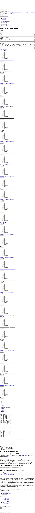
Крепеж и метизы (4, 18)
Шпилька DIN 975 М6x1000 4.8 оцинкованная (7, 129)
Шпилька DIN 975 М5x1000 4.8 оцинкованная (7, 106)
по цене (5, 50)
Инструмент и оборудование (6, 21)
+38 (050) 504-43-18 (3, 13)
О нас (3, 1)
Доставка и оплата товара (6, 492)
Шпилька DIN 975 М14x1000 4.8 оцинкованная (7, 385)
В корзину (2, 61)
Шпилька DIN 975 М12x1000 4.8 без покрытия (7, 292)
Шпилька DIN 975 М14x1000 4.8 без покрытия (7, 373)
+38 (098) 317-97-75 (13, 12)
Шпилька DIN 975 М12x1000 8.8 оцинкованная (7, 338)
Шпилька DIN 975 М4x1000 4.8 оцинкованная (7, 83)
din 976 (3, 405)
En (2, 4)
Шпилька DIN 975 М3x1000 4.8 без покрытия (7, 60)
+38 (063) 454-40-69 (18, 12)
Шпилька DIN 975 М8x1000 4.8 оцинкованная (7, 164)
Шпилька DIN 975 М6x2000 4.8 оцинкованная (7, 199)
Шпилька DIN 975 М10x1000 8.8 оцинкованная (7, 315)
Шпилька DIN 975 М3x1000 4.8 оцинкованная (7, 71)
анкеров (23, 455)
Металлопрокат (4, 20)
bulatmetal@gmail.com (7, 503)
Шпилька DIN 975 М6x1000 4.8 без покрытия (7, 118)
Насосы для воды (4, 22)
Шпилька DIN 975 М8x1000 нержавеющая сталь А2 (7, 327)
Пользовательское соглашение (6, 493)
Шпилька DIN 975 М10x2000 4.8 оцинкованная (7, 350)
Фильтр (2, 30)
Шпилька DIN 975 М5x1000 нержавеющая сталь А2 (7, 257)
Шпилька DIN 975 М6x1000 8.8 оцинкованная (7, 141)
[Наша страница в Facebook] (1, 508)
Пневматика (4, 19)
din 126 (3, 408)
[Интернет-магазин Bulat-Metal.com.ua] (4, 10)
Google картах (9, 506)
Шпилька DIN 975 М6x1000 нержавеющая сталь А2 (7, 280)
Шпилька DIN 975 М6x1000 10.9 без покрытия (7, 176)
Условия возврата (4, 494)
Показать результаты (3, 49)
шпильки (17, 453)
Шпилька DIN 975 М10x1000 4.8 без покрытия (7, 222)
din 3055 (3, 411)
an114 (3, 406)
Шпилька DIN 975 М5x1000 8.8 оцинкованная (7, 474)
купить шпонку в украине (6, 407)
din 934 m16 (3, 410)
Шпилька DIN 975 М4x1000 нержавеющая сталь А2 (7, 234)
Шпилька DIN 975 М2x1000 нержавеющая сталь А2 (7, 269)
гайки (7, 456)
